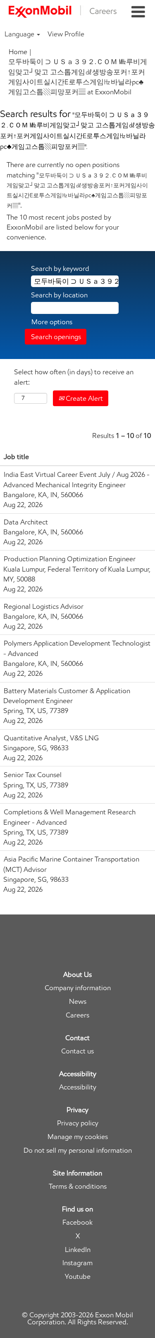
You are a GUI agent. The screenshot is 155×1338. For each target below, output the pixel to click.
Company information (78, 988)
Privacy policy (77, 1123)
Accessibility (77, 1087)
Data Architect (26, 522)
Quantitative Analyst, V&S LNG (51, 738)
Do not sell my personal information (78, 1150)
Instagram (77, 1263)
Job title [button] (16, 456)
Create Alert (83, 398)
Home (18, 52)
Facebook (77, 1222)
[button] (138, 12)
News (77, 1001)
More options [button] (51, 322)
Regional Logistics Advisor (43, 606)
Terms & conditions (78, 1186)
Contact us (77, 1051)
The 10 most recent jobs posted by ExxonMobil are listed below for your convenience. (63, 227)
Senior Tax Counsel (33, 775)
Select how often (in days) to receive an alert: (74, 377)
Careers (77, 1015)
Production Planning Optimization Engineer (70, 559)
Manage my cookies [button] (78, 1137)
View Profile (66, 34)
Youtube (78, 1277)
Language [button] (20, 34)
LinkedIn (78, 1250)
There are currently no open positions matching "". (77, 184)
